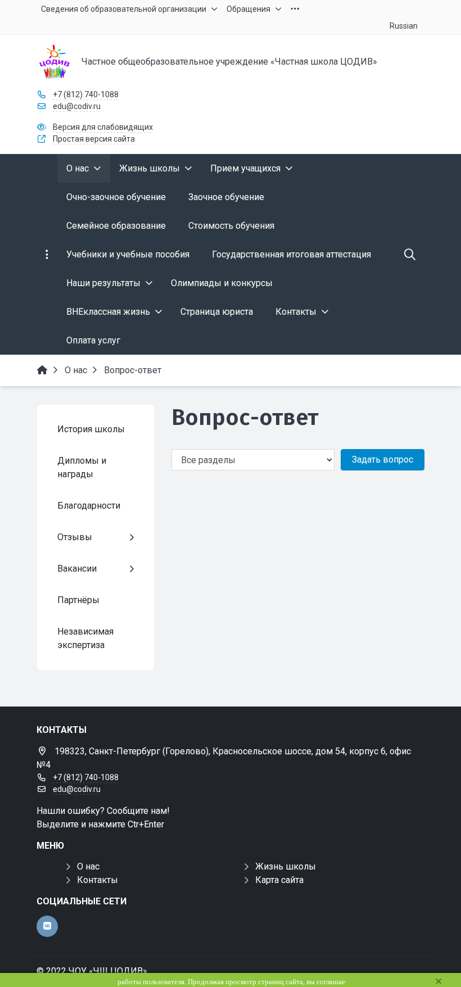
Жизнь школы (285, 866)
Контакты (97, 880)
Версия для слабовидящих (103, 127)
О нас (88, 866)
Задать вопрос (382, 459)
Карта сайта (279, 880)
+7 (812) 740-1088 (86, 94)
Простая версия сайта (94, 138)
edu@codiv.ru (77, 106)
